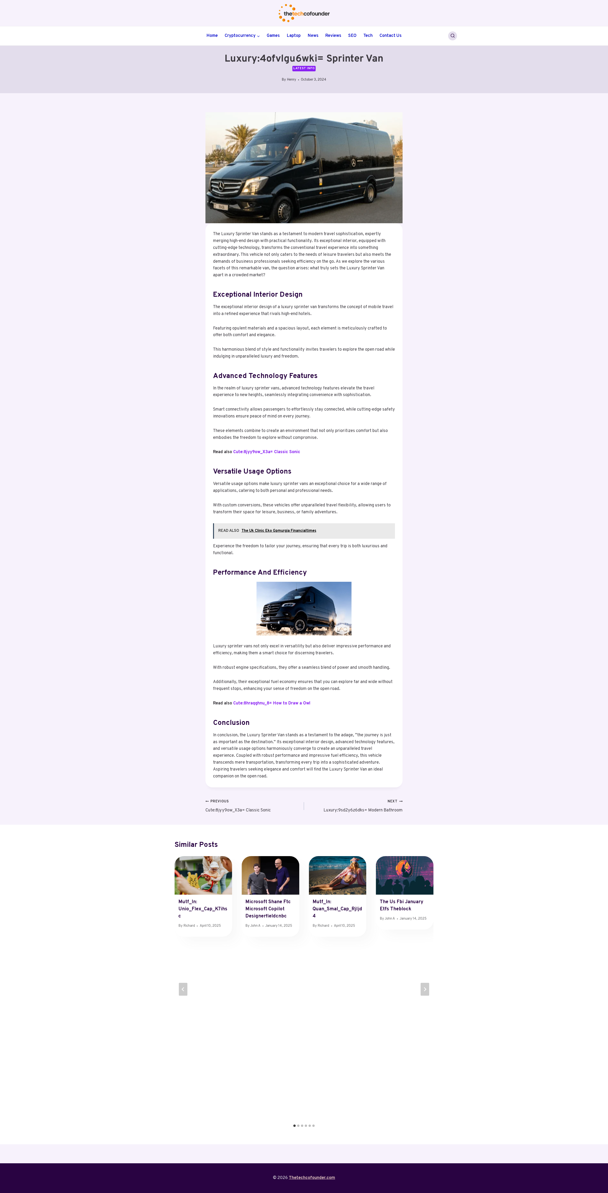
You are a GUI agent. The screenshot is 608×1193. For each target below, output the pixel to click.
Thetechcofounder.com (312, 1178)
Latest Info (304, 68)
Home (212, 36)
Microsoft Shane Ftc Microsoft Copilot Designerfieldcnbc (268, 909)
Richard (189, 926)
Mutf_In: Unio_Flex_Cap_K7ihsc (202, 909)
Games (273, 36)
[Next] (425, 989)
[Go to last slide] (183, 989)
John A (255, 926)
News (313, 36)
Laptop (294, 36)
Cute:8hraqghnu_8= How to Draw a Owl (271, 703)
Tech (368, 36)
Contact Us (391, 36)
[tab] (294, 1126)
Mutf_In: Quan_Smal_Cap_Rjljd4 (337, 909)
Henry (291, 80)
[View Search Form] (452, 35)
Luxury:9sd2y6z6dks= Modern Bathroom (363, 806)
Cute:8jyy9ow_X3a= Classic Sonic (266, 452)
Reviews (333, 36)
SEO (352, 36)
